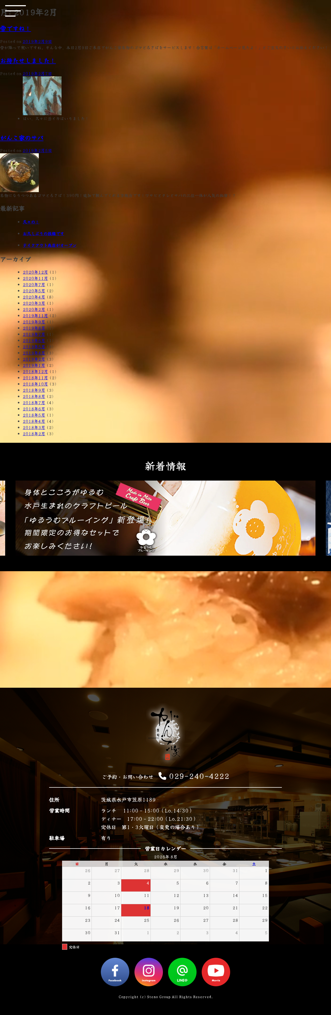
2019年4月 (34, 353)
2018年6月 (34, 408)
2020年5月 (34, 290)
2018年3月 (34, 427)
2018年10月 (35, 384)
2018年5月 (34, 415)
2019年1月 (34, 365)
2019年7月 (34, 334)
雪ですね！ (15, 28)
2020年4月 (34, 297)
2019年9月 (34, 321)
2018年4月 (34, 421)
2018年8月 (34, 396)
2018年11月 (35, 377)
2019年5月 (34, 346)
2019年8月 (34, 328)
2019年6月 (34, 340)
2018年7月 (34, 402)
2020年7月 (34, 284)
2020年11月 (35, 278)
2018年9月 (34, 390)
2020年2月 (34, 309)
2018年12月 (35, 371)
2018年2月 (34, 433)
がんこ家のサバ (21, 137)
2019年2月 (34, 359)
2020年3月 (34, 303)
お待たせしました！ (28, 60)
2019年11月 (35, 315)
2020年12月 (35, 272)
